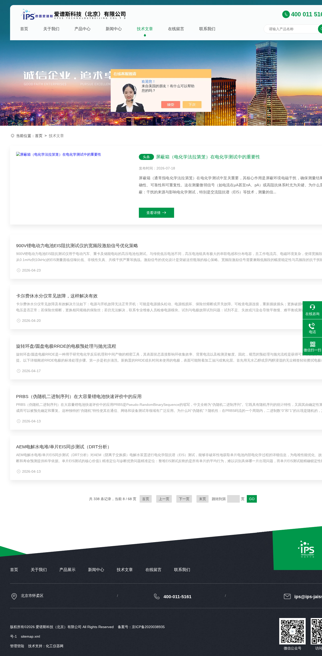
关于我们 (51, 29)
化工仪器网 (54, 646)
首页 (24, 29)
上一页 (164, 499)
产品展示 (67, 569)
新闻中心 (114, 29)
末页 (202, 499)
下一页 (184, 499)
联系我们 (207, 29)
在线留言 (176, 29)
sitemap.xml (30, 636)
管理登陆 (17, 646)
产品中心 (82, 29)
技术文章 (145, 29)
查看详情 (153, 213)
